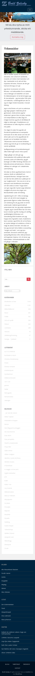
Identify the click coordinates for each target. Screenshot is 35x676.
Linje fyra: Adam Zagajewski (10, 641)
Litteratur (7, 305)
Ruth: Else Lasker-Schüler (9, 645)
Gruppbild (4, 581)
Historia (6, 332)
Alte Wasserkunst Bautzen (9, 569)
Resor (6, 313)
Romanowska (8, 397)
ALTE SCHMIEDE (9, 351)
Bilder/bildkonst (9, 309)
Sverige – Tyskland (10, 339)
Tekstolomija (8, 529)
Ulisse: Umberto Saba (8, 653)
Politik (6, 316)
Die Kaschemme (9, 432)
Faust (3, 608)
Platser (6, 324)
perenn (6, 385)
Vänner (3, 588)
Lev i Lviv (7, 382)
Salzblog (7, 522)
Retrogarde (8, 393)
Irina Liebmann (6, 616)
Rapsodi (7, 511)
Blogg (7, 664)
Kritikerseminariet (9, 378)
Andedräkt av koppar (11, 420)
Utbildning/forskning (10, 335)
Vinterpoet (7, 544)
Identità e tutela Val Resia (12, 458)
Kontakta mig (17, 37)
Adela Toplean (9, 417)
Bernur (6, 424)
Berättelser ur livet (10, 301)
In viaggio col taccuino (11, 469)
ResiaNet (7, 514)
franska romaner (9, 367)
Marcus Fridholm (9, 496)
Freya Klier (7, 447)
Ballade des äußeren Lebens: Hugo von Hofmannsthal (13, 633)
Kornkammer (8, 374)
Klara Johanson (6, 619)
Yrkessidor (26, 664)
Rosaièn (7, 518)
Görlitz (3, 577)
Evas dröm (7, 435)
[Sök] (29, 279)
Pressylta (7, 507)
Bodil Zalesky (6, 672)
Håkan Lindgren (9, 454)
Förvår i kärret (5, 573)
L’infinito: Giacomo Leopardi (10, 637)
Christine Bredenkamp (11, 359)
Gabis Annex (8, 450)
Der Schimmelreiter (7, 604)
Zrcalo (6, 548)
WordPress (19, 674)
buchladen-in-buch (10, 355)
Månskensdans (9, 492)
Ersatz (6, 363)
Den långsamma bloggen (12, 428)
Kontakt (17, 668)
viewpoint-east (9, 537)
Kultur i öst (7, 484)
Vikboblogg (7, 541)
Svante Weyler (8, 526)
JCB (5, 477)
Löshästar (7, 328)
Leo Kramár (8, 488)
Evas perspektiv (9, 439)
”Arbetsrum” (16, 664)
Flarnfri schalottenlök (11, 443)
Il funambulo (8, 466)
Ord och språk (8, 320)
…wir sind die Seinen (10, 413)
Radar (6, 389)
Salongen (7, 400)
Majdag (3, 584)
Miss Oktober (5, 592)
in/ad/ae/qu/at (8, 370)
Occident (7, 503)
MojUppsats (8, 499)
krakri (6, 481)
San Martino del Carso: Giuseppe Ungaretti (14, 649)
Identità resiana (9, 462)
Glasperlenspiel (6, 612)
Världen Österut (9, 533)
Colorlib (27, 672)
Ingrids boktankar (9, 473)
